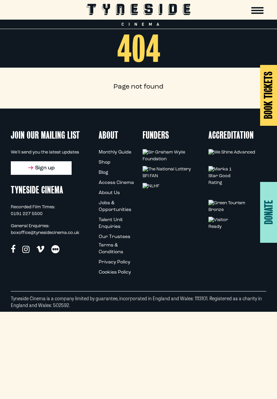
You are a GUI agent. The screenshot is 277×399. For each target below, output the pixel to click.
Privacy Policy (114, 262)
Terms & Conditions (111, 249)
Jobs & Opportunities (115, 206)
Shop (104, 162)
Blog (103, 172)
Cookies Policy (115, 272)
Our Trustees (114, 236)
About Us (109, 192)
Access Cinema (116, 182)
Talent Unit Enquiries (111, 223)
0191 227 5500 (27, 214)
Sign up (45, 168)
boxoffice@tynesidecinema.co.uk (45, 233)
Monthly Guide (115, 152)
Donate (268, 212)
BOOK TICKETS (268, 95)
